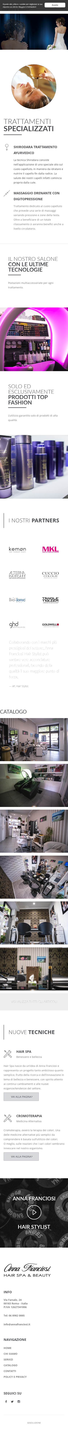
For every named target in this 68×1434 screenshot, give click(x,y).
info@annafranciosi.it (17, 1324)
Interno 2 (12, 907)
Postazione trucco (18, 724)
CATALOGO (10, 1365)
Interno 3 (12, 861)
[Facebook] (6, 1401)
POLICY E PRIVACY (15, 1376)
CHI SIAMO (10, 1353)
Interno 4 (12, 815)
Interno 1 (12, 953)
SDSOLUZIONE (34, 1422)
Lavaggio (12, 770)
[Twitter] (12, 1401)
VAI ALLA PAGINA (21, 1096)
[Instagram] (19, 1401)
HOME (7, 1348)
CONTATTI (10, 1371)
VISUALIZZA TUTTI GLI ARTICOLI (34, 1002)
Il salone (11, 728)
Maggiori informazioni (27, 6)
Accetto (55, 5)
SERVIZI (8, 1359)
